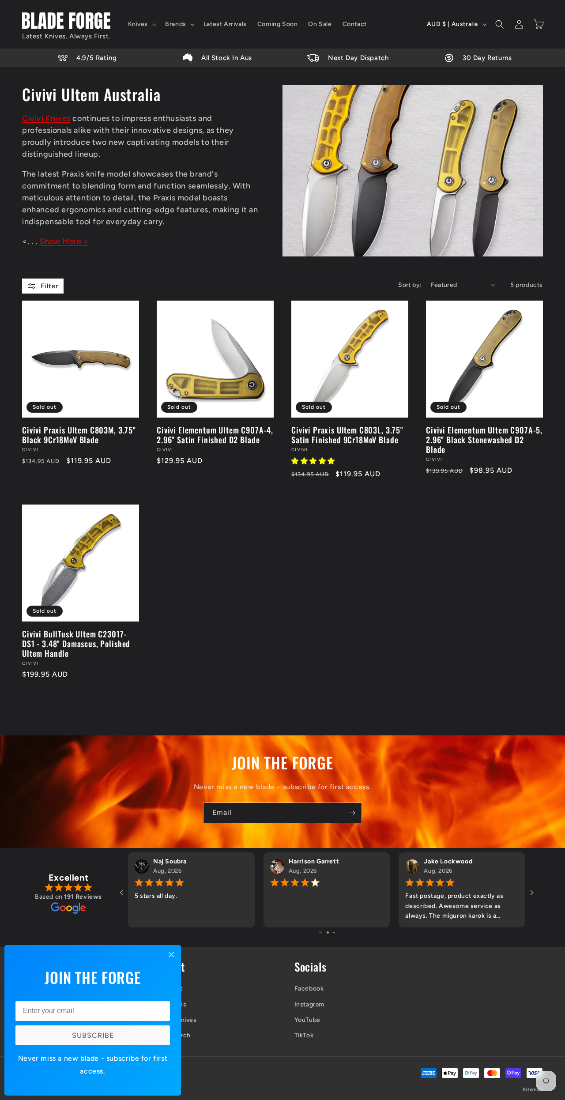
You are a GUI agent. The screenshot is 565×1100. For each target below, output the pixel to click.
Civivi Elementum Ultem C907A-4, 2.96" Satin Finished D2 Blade (215, 435)
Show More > (64, 241)
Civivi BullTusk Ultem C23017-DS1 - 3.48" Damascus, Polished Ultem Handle (76, 643)
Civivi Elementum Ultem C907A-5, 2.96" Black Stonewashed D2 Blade (484, 439)
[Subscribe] (352, 812)
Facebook (309, 988)
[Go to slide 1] (320, 932)
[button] (141, 24)
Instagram (309, 1004)
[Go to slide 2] (328, 932)
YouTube (307, 1020)
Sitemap (533, 1089)
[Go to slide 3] (334, 932)
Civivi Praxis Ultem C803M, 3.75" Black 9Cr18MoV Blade (79, 435)
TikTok (304, 1035)
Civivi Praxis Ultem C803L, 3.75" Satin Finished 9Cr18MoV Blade (347, 435)
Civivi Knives (46, 118)
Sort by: (410, 285)
